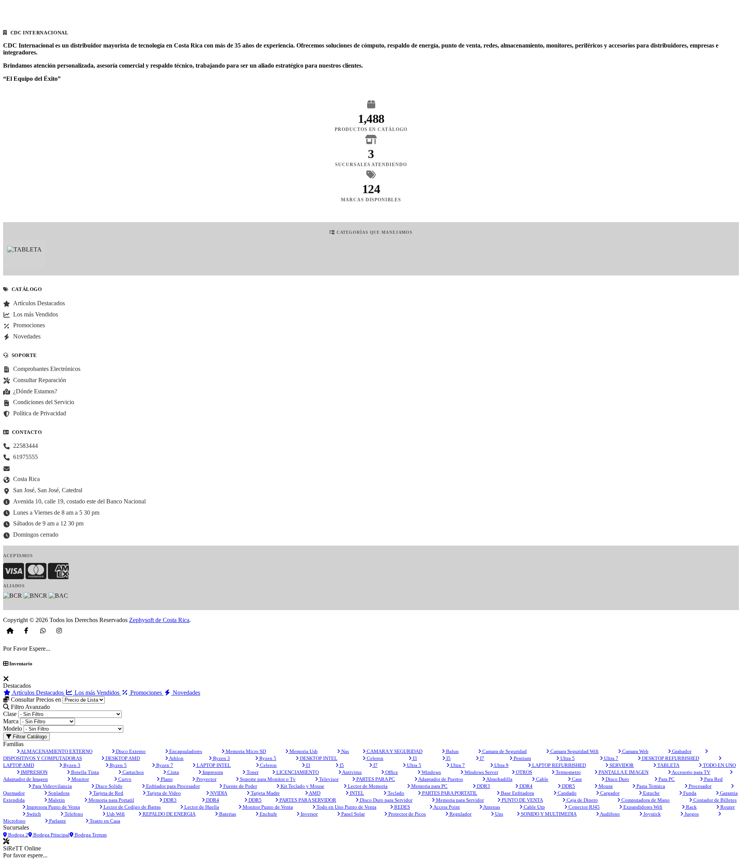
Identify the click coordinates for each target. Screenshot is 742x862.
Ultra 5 (567, 758)
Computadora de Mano (645, 800)
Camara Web (634, 751)
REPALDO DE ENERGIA (168, 814)
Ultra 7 (610, 758)
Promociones (146, 692)
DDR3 (483, 786)
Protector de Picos (406, 814)
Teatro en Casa (104, 821)
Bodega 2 (17, 835)
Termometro (568, 772)
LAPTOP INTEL (213, 765)
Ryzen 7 (164, 765)
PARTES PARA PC (375, 779)
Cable (541, 779)
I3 (414, 758)
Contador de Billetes (714, 800)
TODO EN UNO (719, 765)
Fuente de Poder (239, 786)
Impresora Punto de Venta (53, 807)
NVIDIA (218, 793)
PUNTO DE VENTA (521, 800)
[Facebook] (26, 631)
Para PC (666, 779)
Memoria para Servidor (459, 800)
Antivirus (351, 772)
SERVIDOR (621, 765)
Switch (33, 814)
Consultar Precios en (35, 699)
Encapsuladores (185, 751)
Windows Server (480, 772)
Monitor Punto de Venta (267, 807)
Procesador (699, 786)
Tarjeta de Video (163, 793)
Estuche (651, 793)
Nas (344, 751)
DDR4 (525, 786)
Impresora (212, 772)
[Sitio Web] (10, 631)
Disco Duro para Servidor (385, 800)
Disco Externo (130, 751)
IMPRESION (34, 772)
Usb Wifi (115, 814)
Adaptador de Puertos (440, 779)
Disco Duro (616, 779)
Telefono (73, 814)
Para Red (713, 779)
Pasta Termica (650, 786)
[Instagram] (59, 631)
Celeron (374, 758)
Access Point (446, 807)
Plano (166, 779)
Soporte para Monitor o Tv (267, 779)
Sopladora (58, 793)
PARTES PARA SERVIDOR (307, 800)
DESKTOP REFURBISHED (670, 758)
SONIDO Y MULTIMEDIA (548, 814)
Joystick (651, 814)
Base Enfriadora (517, 793)
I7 (481, 758)
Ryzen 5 (267, 758)
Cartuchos (132, 772)
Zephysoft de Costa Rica (159, 620)
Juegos (691, 814)
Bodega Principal (51, 835)
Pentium (521, 758)
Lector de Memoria (367, 786)
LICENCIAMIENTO (297, 772)
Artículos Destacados (38, 692)
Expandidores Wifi (642, 807)
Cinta (172, 772)
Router (727, 807)
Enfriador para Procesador (172, 786)
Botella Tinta (84, 772)
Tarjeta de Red (107, 793)
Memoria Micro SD (245, 751)
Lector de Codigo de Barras (131, 807)
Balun (452, 751)
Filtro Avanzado (29, 707)
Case (576, 779)
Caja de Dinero (581, 800)
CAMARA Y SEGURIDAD (394, 751)
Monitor (79, 779)
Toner (252, 772)
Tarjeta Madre (265, 793)
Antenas (491, 807)
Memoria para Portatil (110, 800)
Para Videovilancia (51, 786)
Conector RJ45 (583, 807)
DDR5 (568, 786)
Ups (498, 814)
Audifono (609, 814)
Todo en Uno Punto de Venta (345, 807)
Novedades (185, 692)
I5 (448, 758)
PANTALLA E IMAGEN (622, 772)
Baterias (227, 814)
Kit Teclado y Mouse (301, 786)
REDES (401, 807)
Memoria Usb (303, 751)
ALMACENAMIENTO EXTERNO (56, 751)
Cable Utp (533, 807)
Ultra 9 (501, 765)
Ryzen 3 (221, 758)
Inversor (309, 814)
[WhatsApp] (43, 631)
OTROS (523, 772)
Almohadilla (498, 779)
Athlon (176, 758)
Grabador (681, 751)
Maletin (56, 800)
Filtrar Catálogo (29, 737)
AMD (314, 793)
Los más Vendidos (97, 692)
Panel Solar (352, 814)
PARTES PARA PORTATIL (449, 793)
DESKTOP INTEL (318, 758)
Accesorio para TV (690, 772)
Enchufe (268, 814)
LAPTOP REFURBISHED (558, 765)
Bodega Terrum (90, 835)
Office (391, 772)
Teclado (395, 793)
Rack (691, 807)
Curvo (124, 779)
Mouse (605, 786)
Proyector (205, 779)
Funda (689, 793)
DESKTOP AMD (122, 758)
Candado (566, 793)
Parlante (57, 821)
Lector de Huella (201, 807)
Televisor (328, 779)
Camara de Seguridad (504, 751)
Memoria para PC (429, 786)
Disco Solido (108, 786)
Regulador (459, 814)
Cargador (609, 793)
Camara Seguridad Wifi (574, 751)
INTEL (356, 793)
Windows (430, 772)
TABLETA (667, 765)
